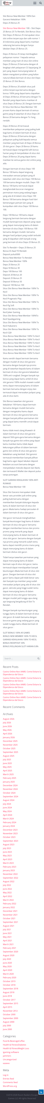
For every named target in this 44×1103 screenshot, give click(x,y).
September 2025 (10, 752)
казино (6, 1063)
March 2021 (8, 944)
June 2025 (7, 763)
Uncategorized (9, 1059)
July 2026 (7, 722)
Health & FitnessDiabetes (14, 1044)
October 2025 (9, 748)
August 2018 (8, 992)
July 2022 (7, 885)
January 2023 (9, 870)
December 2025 (10, 741)
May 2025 (7, 767)
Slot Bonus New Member (14, 28)
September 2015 (10, 1003)
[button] (35, 3)
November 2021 (10, 914)
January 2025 (9, 781)
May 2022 (7, 892)
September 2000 (10, 1018)
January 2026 (9, 737)
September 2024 (10, 796)
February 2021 (9, 948)
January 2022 (9, 907)
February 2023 (9, 866)
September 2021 (10, 922)
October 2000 (9, 1014)
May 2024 (7, 811)
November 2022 (10, 874)
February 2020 (9, 977)
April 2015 (7, 1007)
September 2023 (10, 841)
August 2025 (8, 756)
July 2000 (7, 1025)
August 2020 (8, 955)
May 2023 (7, 855)
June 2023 (7, 852)
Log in (5, 1075)
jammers (7, 1055)
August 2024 (8, 800)
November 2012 (10, 1011)
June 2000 (7, 1029)
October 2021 (9, 918)
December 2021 (10, 911)
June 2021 (7, 933)
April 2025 (7, 770)
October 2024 (9, 793)
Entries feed (8, 1078)
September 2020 (10, 951)
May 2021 (7, 937)
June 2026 (7, 726)
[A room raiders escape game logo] (7, 3)
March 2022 (8, 900)
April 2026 (7, 733)
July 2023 (7, 848)
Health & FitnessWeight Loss (16, 1048)
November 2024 (10, 789)
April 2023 (7, 859)
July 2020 (7, 959)
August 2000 (8, 1022)
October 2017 (9, 999)
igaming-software (11, 1052)
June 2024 (7, 807)
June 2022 (7, 889)
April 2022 (7, 896)
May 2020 (7, 966)
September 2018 (10, 988)
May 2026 (7, 730)
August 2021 (8, 926)
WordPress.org (10, 1086)
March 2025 (8, 774)
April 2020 (7, 970)
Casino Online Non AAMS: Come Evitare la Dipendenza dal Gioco (22, 673)
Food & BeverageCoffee (14, 1041)
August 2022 (8, 881)
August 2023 (8, 844)
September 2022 (10, 877)
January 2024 (9, 826)
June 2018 (7, 996)
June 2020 (7, 962)
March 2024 (8, 818)
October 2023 (9, 837)
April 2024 (7, 815)
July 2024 (7, 804)
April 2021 (7, 940)
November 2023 (10, 833)
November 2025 (10, 744)
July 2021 (7, 929)
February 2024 (9, 822)
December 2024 (10, 785)
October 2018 (9, 985)
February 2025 (9, 778)
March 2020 (8, 974)
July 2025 (7, 759)
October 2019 (9, 981)
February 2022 (9, 903)
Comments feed (10, 1082)
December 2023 (10, 829)
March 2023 (8, 863)
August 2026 (8, 719)
